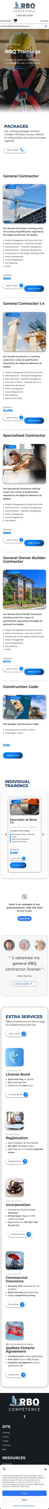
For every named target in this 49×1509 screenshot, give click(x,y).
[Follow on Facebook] (24, 1416)
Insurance (13, 1304)
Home (7, 44)
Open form (24, 918)
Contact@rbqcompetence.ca (14, 26)
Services (5, 1437)
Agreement (14, 1374)
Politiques (17, 1505)
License (5, 1441)
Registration (14, 1161)
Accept (24, 1493)
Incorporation (18, 1234)
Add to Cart (34, 288)
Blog (4, 1449)
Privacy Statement (28, 1505)
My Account (7, 1464)
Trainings (16, 44)
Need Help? (13, 150)
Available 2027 (18, 865)
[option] (24, 834)
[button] (45, 1469)
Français (44, 21)
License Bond (15, 1094)
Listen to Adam (23, 984)
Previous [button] (6, 834)
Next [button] (43, 834)
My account (5, 21)
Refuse (24, 1500)
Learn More (11, 285)
